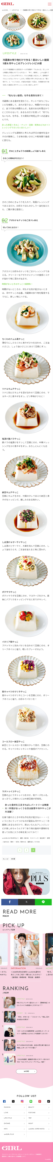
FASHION (7, 1107)
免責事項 (38, 1154)
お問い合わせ (11, 1156)
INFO (6, 1129)
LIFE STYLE (8, 1118)
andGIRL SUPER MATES (36, 1129)
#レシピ (5, 859)
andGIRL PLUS (9, 1134)
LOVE (6, 1112)
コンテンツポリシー (29, 1154)
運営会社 (4, 1156)
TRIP (29, 1118)
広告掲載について (21, 1156)
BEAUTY (31, 1107)
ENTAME (7, 1123)
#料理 (13, 859)
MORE (26, 1071)
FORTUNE (31, 1112)
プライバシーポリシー (17, 1154)
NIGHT (30, 1123)
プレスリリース (6, 1154)
